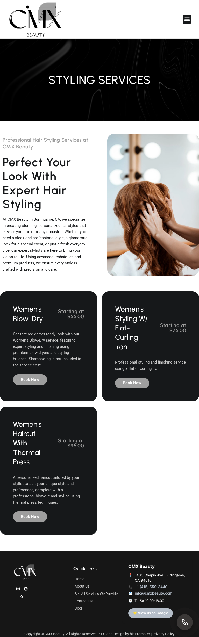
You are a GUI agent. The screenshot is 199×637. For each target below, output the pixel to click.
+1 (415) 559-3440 (151, 587)
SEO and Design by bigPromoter (124, 634)
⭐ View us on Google (150, 613)
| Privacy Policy (163, 634)
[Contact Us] (185, 622)
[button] (187, 19)
